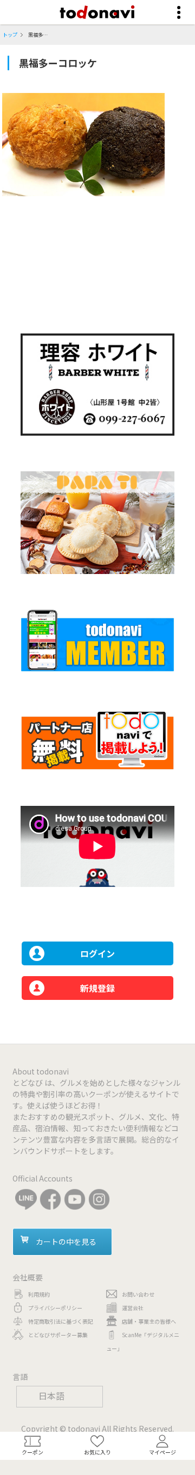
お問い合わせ (138, 1294)
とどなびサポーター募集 (58, 1335)
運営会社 (133, 1308)
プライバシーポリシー (55, 1308)
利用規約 (39, 1294)
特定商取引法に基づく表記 (60, 1321)
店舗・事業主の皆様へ (149, 1321)
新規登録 (97, 988)
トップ (10, 34)
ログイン (97, 953)
